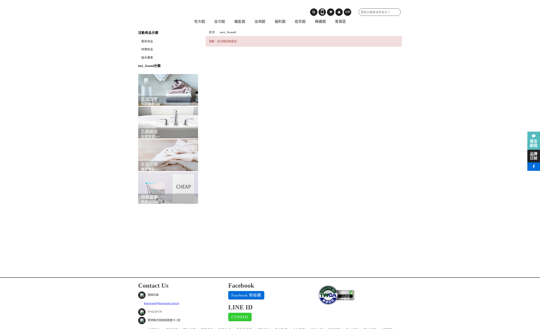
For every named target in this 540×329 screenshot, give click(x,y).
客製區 (340, 22)
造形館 (300, 22)
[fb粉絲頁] (533, 166)
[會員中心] (339, 12)
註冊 (347, 12)
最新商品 (147, 41)
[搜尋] (313, 12)
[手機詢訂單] (322, 12)
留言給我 (533, 143)
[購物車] (330, 12)
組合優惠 (147, 57)
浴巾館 (219, 22)
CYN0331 (239, 317)
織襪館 (320, 22)
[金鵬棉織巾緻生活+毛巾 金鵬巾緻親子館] (174, 10)
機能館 (240, 22)
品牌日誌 (533, 156)
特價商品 (147, 49)
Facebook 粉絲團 (246, 295)
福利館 (280, 22)
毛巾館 (199, 22)
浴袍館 (260, 22)
